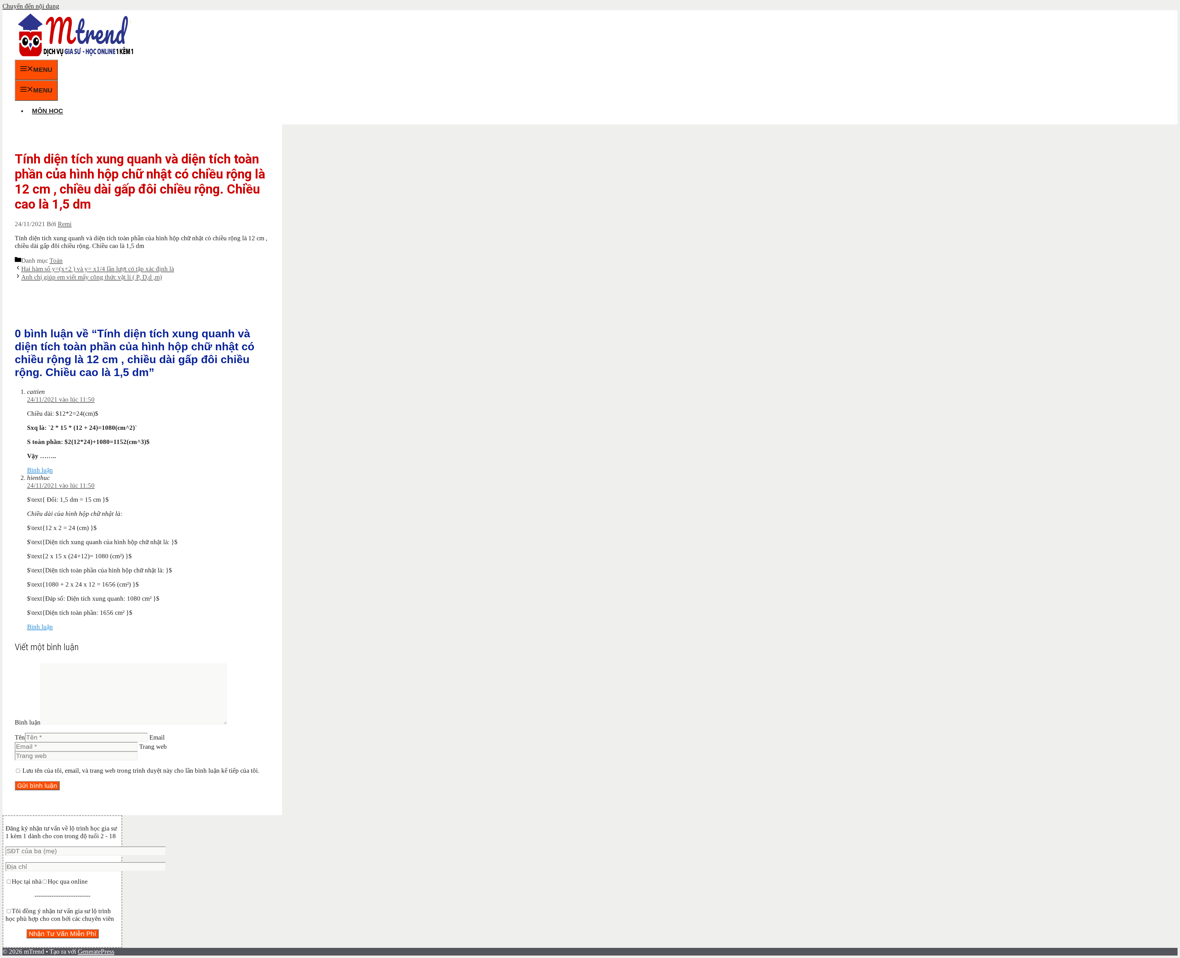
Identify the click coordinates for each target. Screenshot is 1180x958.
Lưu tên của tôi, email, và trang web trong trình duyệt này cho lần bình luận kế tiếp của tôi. (140, 770)
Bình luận (40, 470)
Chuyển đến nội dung (30, 6)
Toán (56, 260)
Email (157, 737)
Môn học (47, 110)
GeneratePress (96, 951)
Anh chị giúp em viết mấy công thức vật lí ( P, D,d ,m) (91, 277)
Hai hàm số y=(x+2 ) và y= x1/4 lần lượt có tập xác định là (97, 269)
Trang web (153, 746)
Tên (20, 737)
